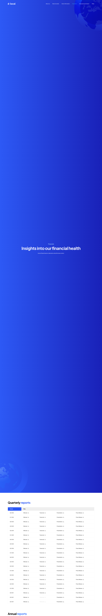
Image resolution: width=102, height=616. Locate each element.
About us (48, 3)
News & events (55, 3)
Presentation (59, 512)
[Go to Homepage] (11, 4)
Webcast (25, 512)
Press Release (79, 512)
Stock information (66, 3)
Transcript (42, 512)
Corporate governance (84, 3)
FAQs (93, 3)
